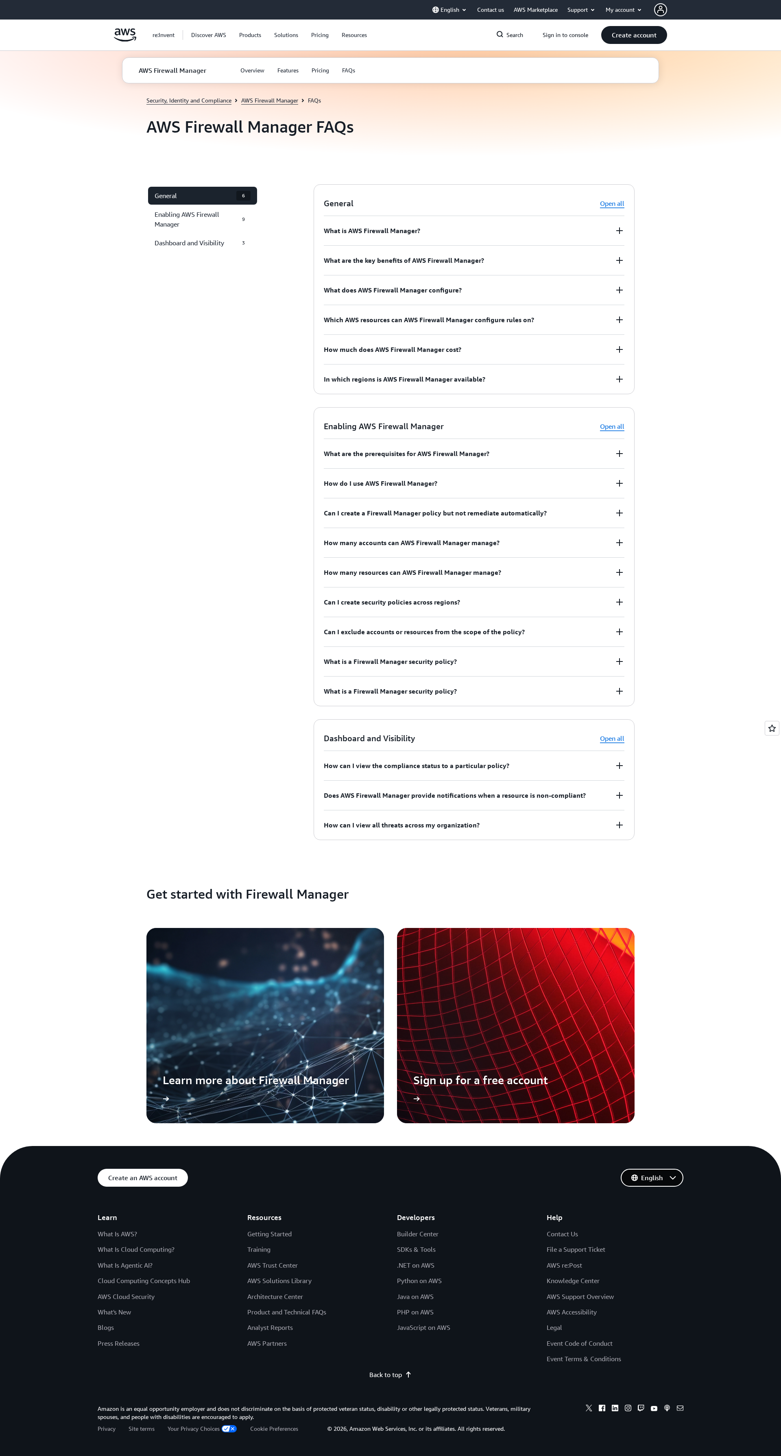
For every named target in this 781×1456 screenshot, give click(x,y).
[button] (209, 35)
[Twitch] (641, 1409)
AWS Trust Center (272, 1265)
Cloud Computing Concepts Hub (144, 1281)
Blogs (106, 1327)
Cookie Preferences (274, 1428)
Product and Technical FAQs (286, 1312)
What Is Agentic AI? (125, 1265)
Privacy (107, 1428)
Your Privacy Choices (194, 1428)
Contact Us (562, 1234)
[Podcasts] (667, 1409)
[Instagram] (628, 1409)
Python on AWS (419, 1281)
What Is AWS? (117, 1234)
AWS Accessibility (572, 1312)
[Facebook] (602, 1409)
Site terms (142, 1428)
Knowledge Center (573, 1281)
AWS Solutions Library (279, 1281)
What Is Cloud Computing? (136, 1249)
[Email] (680, 1409)
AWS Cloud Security (126, 1296)
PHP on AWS (415, 1312)
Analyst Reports (270, 1327)
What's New (114, 1312)
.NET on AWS (415, 1265)
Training (259, 1249)
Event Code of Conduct (580, 1343)
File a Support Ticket (576, 1249)
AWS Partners (267, 1343)
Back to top (385, 1375)
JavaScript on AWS (423, 1327)
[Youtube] (654, 1409)
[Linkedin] (615, 1409)
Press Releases (119, 1343)
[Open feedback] (772, 728)
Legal (554, 1327)
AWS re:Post (564, 1265)
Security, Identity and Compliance (188, 100)
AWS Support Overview (580, 1296)
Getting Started (269, 1234)
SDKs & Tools (416, 1249)
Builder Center (417, 1234)
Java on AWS (415, 1296)
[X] (589, 1409)
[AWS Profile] (660, 9)
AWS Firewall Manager (269, 100)
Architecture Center (275, 1296)
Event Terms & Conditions (584, 1359)
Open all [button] (612, 203)
